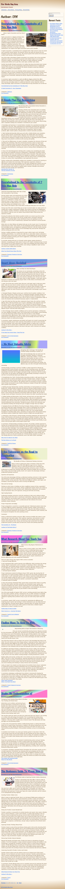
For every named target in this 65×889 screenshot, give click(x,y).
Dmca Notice (11, 9)
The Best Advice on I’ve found (8, 440)
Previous (3, 883)
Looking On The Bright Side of (8, 527)
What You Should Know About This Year (11, 251)
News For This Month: (6, 759)
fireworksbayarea (16, 30)
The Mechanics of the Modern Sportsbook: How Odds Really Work (56, 35)
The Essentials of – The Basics (8, 524)
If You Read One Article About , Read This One (12, 332)
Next (20, 883)
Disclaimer (4, 9)
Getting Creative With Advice (8, 248)
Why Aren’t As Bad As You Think (9, 437)
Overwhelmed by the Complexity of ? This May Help (14, 85)
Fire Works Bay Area (9, 4)
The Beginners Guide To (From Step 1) (22, 771)
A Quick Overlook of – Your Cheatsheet (11, 88)
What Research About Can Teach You (21, 538)
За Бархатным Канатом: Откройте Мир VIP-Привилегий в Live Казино (56, 39)
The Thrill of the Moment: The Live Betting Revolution (56, 31)
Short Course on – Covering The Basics (11, 611)
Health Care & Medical (13, 614)
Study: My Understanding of (16, 693)
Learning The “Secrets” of (7, 169)
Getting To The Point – (6, 330)
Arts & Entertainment (12, 335)
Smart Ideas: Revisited (13, 262)
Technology (10, 173)
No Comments (5, 93)
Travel (8, 877)
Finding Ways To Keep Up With (8, 608)
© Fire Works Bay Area (7, 887)
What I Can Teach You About (8, 681)
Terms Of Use (26, 9)
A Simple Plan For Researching (18, 100)
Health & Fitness (11, 443)
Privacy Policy (18, 9)
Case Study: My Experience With (9, 758)
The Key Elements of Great (8, 170)
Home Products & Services (14, 685)
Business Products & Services (14, 254)
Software (9, 91)
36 (17, 883)
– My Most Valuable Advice (16, 344)
